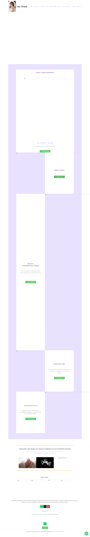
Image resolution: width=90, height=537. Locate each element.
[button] (9, 34)
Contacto (73, 6)
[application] (39, 6)
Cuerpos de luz (66, 6)
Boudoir (59, 6)
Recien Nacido (53, 6)
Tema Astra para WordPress (58, 531)
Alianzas (79, 6)
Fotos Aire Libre (59, 364)
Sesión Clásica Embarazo (45, 72)
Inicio (31, 6)
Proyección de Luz (30, 405)
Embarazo (36, 6)
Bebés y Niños (45, 6)
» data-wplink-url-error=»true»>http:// (45, 517)
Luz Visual (22, 6)
